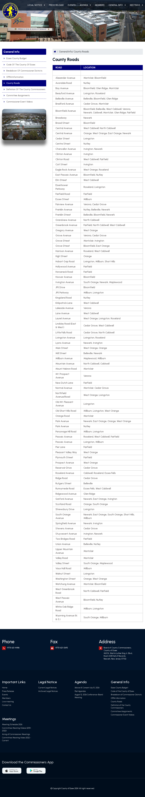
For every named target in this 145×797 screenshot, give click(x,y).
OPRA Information (15, 77)
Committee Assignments (18, 95)
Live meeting (118, 12)
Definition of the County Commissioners (25, 89)
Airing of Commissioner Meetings (16, 734)
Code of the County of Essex (20, 64)
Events (72, 5)
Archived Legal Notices (48, 691)
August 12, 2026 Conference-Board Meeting (89, 696)
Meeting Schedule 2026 (12, 724)
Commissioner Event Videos (19, 101)
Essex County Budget (16, 58)
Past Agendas (80, 691)
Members (100, 5)
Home (4, 688)
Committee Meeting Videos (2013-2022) (16, 729)
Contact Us (136, 12)
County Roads (13, 83)
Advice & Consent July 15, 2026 (87, 688)
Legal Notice (35, 5)
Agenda (84, 5)
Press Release (56, 5)
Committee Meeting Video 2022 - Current (16, 739)
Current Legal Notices (47, 688)
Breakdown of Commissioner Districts (24, 70)
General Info (116, 5)
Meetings (135, 5)
